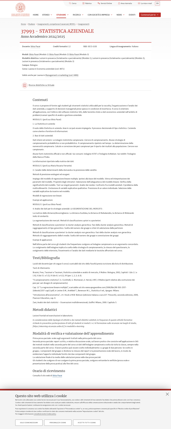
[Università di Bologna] (20, 9)
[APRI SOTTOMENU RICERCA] (82, 14)
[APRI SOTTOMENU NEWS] (123, 14)
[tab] (157, 3)
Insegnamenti (83, 24)
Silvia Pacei (35, 46)
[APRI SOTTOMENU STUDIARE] (67, 14)
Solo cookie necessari (29, 422)
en (157, 3)
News (119, 15)
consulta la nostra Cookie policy (45, 414)
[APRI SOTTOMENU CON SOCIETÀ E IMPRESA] (111, 14)
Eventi (132, 15)
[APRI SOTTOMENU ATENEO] (51, 14)
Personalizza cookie (58, 422)
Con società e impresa (99, 15)
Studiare (61, 15)
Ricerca (77, 15)
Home (36, 15)
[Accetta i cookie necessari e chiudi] (167, 394)
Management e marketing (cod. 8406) (61, 75)
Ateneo (45, 15)
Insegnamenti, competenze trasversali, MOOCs (56, 24)
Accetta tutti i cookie (87, 422)
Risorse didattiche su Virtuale (41, 85)
